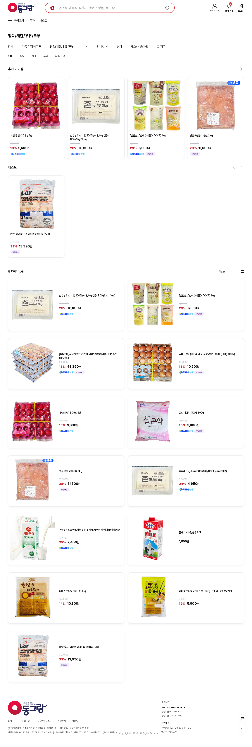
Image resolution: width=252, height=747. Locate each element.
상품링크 (36, 118)
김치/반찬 (102, 46)
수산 (85, 46)
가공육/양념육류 (31, 46)
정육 (22, 56)
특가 (32, 20)
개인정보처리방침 (44, 721)
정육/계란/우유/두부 (62, 46)
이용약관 (26, 721)
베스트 (43, 20)
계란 (34, 56)
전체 (10, 46)
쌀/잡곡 (161, 46)
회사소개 (12, 721)
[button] (234, 69)
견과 (119, 46)
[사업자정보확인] (46, 732)
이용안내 (62, 721)
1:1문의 (75, 721)
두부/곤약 (60, 56)
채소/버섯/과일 (139, 46)
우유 (45, 56)
